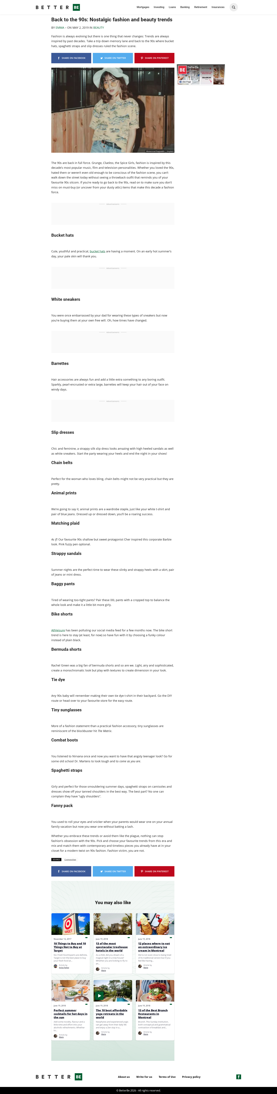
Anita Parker (64, 967)
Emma (60, 27)
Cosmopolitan (70, 859)
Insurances (218, 7)
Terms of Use (167, 1076)
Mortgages (143, 7)
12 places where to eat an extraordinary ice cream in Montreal (154, 947)
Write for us (144, 1076)
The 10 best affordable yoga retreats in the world (111, 1014)
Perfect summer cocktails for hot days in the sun (70, 1014)
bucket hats (97, 251)
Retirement (200, 7)
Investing (159, 7)
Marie (103, 970)
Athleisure (58, 630)
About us (124, 1076)
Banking (185, 7)
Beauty (98, 27)
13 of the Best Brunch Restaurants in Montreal (153, 1014)
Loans (172, 7)
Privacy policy (191, 1076)
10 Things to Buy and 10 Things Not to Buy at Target (70, 947)
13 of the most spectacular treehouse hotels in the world (112, 947)
